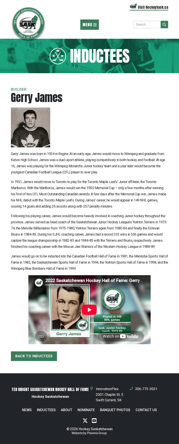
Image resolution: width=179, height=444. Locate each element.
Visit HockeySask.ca (153, 7)
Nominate (86, 410)
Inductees (46, 410)
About (66, 410)
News (27, 410)
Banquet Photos (115, 410)
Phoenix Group (97, 433)
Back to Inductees (34, 356)
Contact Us (146, 410)
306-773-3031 (146, 389)
